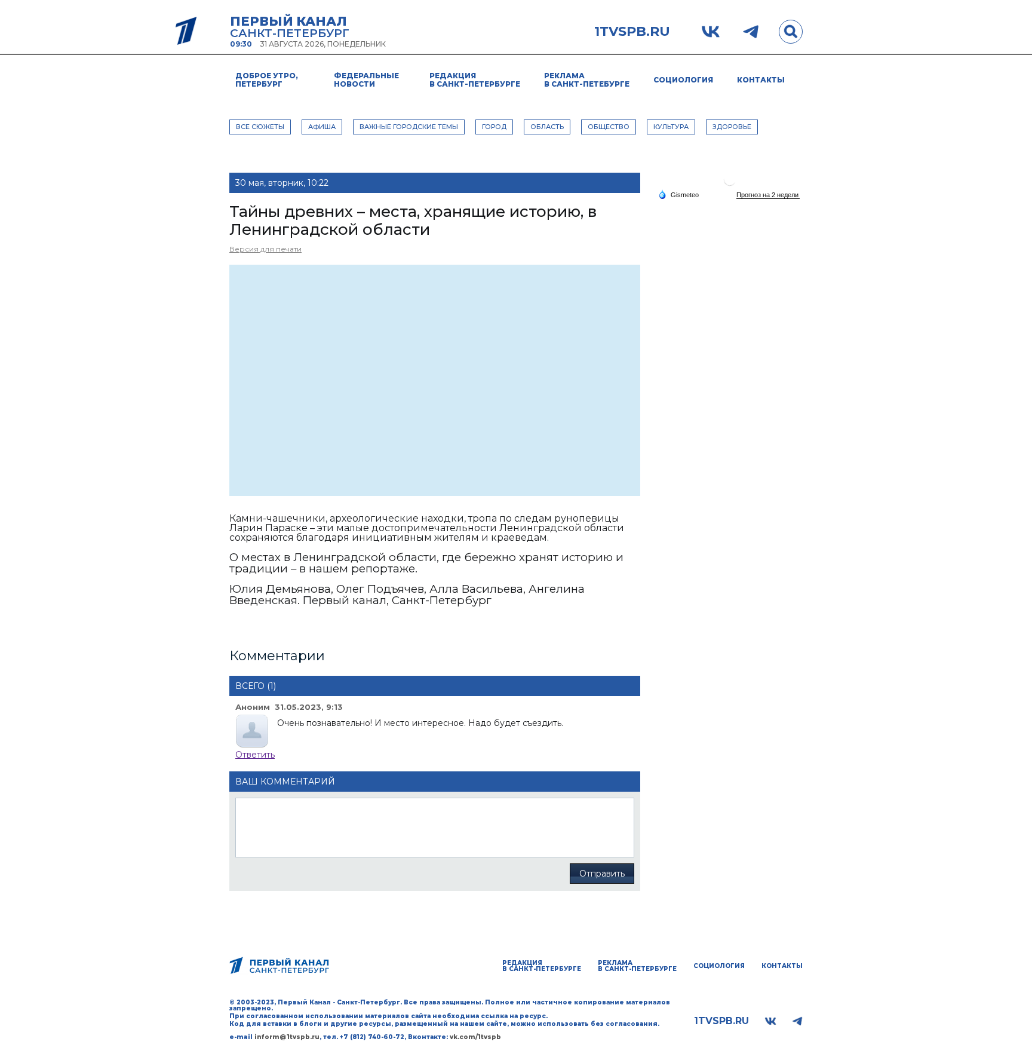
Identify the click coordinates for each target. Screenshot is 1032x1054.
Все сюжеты (260, 126)
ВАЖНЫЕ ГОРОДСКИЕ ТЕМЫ (409, 126)
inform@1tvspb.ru (287, 1037)
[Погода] (678, 194)
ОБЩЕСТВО (608, 126)
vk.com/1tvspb (475, 1037)
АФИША (322, 126)
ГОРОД (494, 126)
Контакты (761, 79)
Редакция (474, 79)
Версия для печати (265, 248)
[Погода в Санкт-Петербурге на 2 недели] (768, 195)
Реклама (586, 79)
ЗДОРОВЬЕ (731, 126)
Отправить (602, 873)
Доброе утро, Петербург (266, 79)
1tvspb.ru (632, 31)
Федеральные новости (366, 79)
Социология (683, 79)
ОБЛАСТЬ (547, 126)
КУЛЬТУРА (671, 126)
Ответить (255, 754)
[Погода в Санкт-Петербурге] (730, 184)
